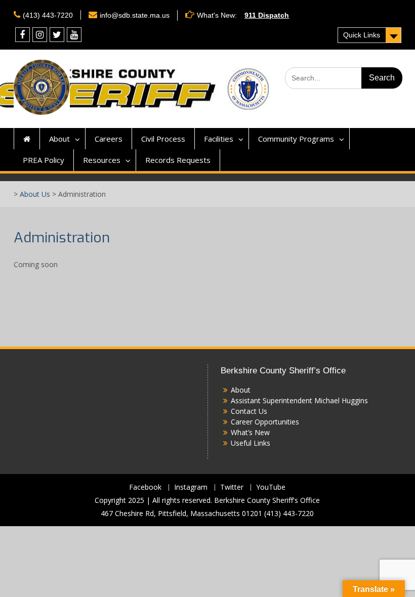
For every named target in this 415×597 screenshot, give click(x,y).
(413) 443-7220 (48, 15)
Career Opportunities (265, 422)
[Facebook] (22, 34)
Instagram (191, 487)
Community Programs (296, 139)
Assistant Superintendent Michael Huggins (299, 400)
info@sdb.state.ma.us (135, 15)
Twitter (231, 487)
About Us (35, 194)
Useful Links (250, 443)
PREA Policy (43, 160)
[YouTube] (74, 34)
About (59, 139)
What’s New (250, 432)
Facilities (218, 139)
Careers (108, 139)
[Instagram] (39, 34)
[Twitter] (57, 34)
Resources (101, 160)
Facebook (145, 487)
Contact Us (249, 411)
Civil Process (163, 139)
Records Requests (178, 160)
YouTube (270, 487)
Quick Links (361, 35)
